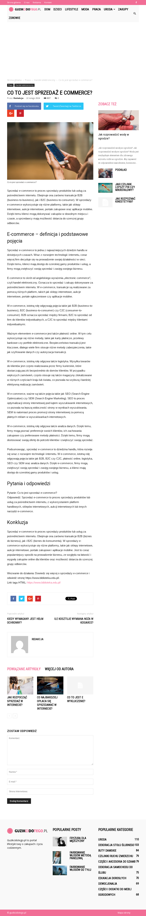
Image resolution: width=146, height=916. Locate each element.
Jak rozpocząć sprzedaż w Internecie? (17, 701)
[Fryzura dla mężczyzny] (60, 841)
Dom (47, 9)
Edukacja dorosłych (112, 878)
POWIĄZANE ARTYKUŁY (24, 669)
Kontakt (48, 2)
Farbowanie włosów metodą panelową (80, 855)
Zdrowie (14, 18)
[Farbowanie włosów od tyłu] (60, 870)
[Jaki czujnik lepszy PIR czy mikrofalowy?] (105, 188)
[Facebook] (136, 2)
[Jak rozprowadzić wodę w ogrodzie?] (118, 120)
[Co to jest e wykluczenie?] (80, 685)
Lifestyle (71, 9)
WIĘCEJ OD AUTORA (59, 669)
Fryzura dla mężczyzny (78, 839)
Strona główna (14, 2)
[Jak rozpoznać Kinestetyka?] (105, 202)
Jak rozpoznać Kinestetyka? (125, 200)
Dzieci (57, 9)
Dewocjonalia (107, 883)
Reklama (37, 2)
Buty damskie (107, 850)
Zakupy (123, 9)
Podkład (121, 170)
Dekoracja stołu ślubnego (116, 845)
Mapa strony (124, 912)
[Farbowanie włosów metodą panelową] (60, 857)
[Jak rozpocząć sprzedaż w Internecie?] (20, 685)
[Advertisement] (73, 49)
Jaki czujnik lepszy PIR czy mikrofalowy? (125, 187)
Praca (96, 9)
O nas (26, 2)
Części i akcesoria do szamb (116, 861)
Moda (85, 9)
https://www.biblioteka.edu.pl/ (44, 582)
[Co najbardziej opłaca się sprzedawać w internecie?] (50, 685)
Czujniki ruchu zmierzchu (115, 856)
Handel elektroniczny (24, 85)
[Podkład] (105, 173)
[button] (134, 13)
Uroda (108, 9)
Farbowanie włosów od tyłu (80, 868)
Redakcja (19, 98)
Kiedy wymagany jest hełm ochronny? (25, 620)
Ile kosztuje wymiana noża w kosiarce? (73, 620)
